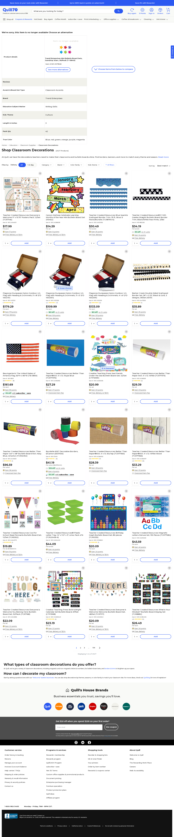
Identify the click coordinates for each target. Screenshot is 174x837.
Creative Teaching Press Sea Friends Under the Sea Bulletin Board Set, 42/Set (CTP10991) (108, 375)
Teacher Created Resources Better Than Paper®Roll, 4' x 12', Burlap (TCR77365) (108, 452)
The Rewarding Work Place (141, 763)
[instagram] (76, 742)
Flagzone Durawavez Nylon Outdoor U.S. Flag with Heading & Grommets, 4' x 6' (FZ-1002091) (108, 295)
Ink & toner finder (95, 759)
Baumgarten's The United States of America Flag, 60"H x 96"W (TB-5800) (20, 374)
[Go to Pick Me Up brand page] (70, 707)
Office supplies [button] (110, 19)
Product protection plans (56, 790)
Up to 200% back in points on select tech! (87, 3)
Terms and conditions (75, 733)
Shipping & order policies (15, 774)
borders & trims (110, 668)
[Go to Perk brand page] (81, 707)
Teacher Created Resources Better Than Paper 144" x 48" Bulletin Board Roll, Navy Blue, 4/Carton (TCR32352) (22, 453)
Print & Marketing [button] (91, 19)
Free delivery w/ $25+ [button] (13, 235)
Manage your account (13, 763)
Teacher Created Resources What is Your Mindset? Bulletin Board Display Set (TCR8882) (151, 612)
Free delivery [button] (96, 235)
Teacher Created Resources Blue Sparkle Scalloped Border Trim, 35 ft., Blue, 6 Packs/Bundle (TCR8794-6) (108, 217)
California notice (77, 826)
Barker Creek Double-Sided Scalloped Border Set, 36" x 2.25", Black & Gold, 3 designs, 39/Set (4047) (150, 295)
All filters (110, 165)
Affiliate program (53, 798)
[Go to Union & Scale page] (115, 707)
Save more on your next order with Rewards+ (29, 3)
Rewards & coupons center (99, 770)
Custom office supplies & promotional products (65, 774)
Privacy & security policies (15, 782)
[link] (40, 173)
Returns (8, 759)
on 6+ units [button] (60, 468)
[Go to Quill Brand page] (47, 707)
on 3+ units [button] (145, 232)
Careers (133, 767)
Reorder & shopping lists (98, 755)
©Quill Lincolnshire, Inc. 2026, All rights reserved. (35, 817)
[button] (118, 11)
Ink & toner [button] (160, 19)
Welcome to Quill (136, 755)
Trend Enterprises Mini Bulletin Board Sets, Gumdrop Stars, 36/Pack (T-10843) (63, 59)
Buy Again (48, 19)
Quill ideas (50, 794)
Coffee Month (60, 19)
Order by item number (97, 767)
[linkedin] (83, 742)
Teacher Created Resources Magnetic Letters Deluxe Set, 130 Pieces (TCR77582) (151, 534)
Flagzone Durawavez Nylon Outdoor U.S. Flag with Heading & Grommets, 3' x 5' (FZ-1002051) (65, 295)
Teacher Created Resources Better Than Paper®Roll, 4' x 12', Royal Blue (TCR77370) (65, 375)
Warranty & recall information (16, 778)
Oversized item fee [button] (56, 393)
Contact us (9, 786)
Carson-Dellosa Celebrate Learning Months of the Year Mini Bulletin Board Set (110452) (65, 217)
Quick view (21, 206)
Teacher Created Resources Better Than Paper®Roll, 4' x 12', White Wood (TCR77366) (151, 453)
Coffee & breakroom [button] (130, 19)
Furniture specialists (54, 786)
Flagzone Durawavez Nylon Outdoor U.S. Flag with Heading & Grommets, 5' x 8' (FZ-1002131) (22, 295)
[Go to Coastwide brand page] (59, 707)
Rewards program (53, 759)
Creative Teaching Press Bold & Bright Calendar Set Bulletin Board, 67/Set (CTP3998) (63, 612)
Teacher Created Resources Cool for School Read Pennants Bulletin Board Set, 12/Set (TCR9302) (22, 535)
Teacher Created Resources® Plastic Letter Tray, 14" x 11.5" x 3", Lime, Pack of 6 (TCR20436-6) (64, 535)
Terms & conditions (46, 826)
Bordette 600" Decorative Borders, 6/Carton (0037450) (62, 452)
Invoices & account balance (16, 767)
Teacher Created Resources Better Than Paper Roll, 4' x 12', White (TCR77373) (151, 374)
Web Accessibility (137, 770)
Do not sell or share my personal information (119, 826)
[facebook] (89, 742)
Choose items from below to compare (115, 69)
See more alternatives (58, 69)
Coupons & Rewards (23, 19)
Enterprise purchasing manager (58, 782)
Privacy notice (62, 826)
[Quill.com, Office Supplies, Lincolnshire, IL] (11, 816)
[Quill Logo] (10, 10)
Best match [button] (162, 166)
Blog (131, 759)
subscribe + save (75, 19)
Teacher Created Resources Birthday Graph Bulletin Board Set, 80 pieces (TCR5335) (106, 535)
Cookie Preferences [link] (93, 826)
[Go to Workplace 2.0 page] (126, 707)
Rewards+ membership (55, 755)
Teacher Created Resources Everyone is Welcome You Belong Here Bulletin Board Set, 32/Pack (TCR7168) (21, 612)
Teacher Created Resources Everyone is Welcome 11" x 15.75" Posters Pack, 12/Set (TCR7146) (21, 217)
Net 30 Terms (51, 770)
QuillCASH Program (54, 763)
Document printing (53, 778)
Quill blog (146, 678)
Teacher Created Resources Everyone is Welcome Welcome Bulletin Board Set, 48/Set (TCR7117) (107, 612)
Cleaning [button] (147, 19)
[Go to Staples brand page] (92, 707)
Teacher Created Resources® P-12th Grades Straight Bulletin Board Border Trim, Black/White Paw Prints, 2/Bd (149, 217)
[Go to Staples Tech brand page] (103, 707)
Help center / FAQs (12, 770)
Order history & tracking (14, 755)
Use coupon (111, 727)
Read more (163, 157)
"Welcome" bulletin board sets (43, 678)
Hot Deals (38, 19)
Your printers (93, 763)
